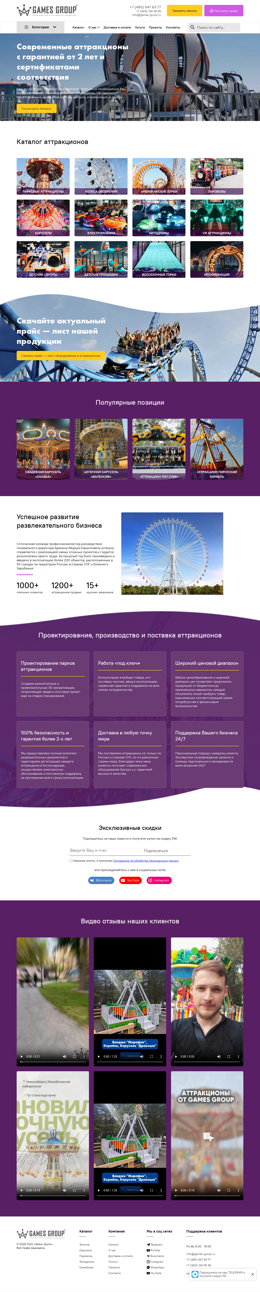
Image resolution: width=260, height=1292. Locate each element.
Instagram (157, 1261)
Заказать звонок (184, 11)
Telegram (156, 1244)
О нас (92, 27)
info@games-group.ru (146, 15)
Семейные (86, 1267)
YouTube (156, 1273)
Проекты (155, 27)
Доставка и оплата (117, 27)
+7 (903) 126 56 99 (148, 11)
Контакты (173, 27)
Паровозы (86, 1256)
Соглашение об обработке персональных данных (146, 860)
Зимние (84, 1244)
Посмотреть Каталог (36, 109)
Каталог (78, 27)
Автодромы (86, 1261)
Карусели (85, 1250)
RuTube (155, 1250)
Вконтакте (157, 1256)
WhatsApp (157, 1267)
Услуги (140, 27)
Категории (40, 27)
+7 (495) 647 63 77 (145, 7)
